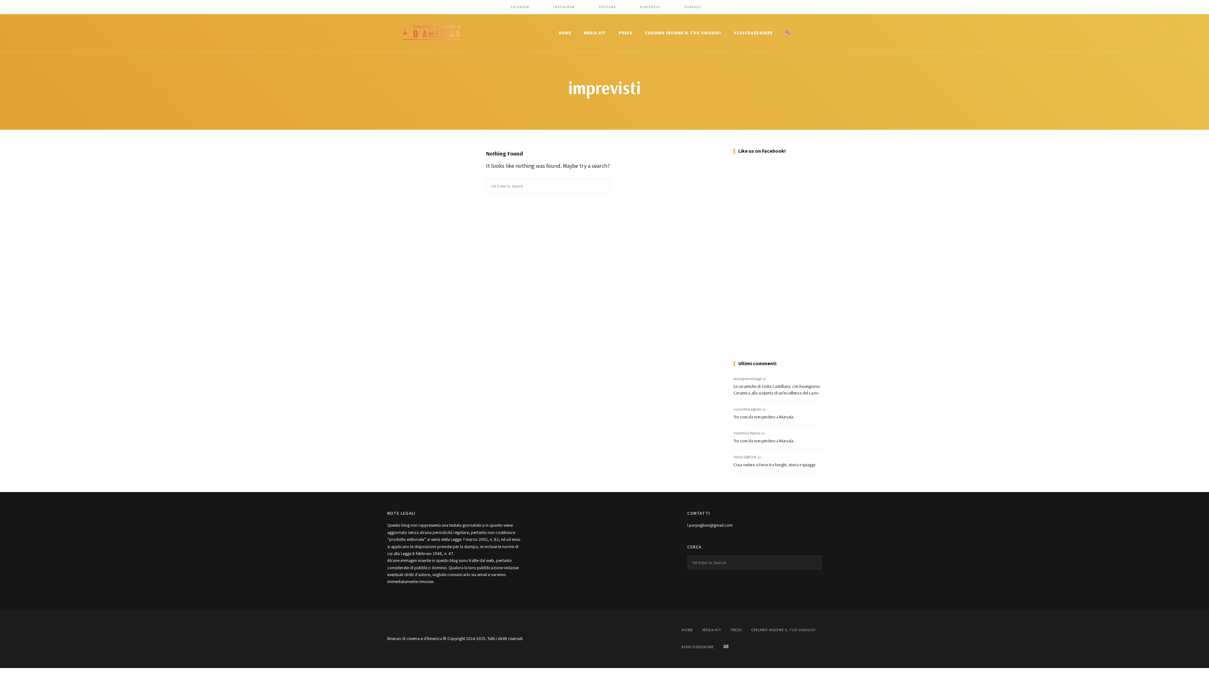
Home (565, 33)
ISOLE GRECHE (745, 457)
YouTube (607, 7)
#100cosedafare (753, 33)
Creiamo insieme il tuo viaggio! (683, 33)
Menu (815, 33)
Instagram (564, 7)
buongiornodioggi (748, 378)
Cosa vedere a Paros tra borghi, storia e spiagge (774, 465)
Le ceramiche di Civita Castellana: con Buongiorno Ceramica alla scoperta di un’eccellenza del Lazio (777, 389)
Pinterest (650, 7)
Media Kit (595, 33)
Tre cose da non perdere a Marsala (763, 417)
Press (626, 33)
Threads (692, 7)
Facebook (520, 7)
